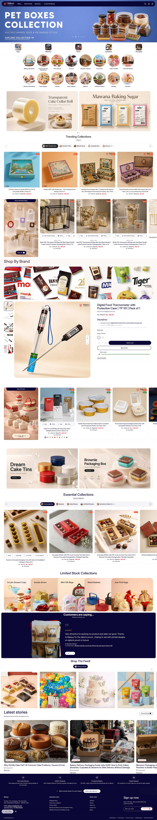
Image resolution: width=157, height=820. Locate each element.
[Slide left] (87, 336)
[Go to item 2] (76, 37)
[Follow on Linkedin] (15, 811)
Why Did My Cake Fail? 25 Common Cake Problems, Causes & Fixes (34, 765)
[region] (78, 71)
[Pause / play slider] (152, 669)
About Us (92, 805)
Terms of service (130, 817)
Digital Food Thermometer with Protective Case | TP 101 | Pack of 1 (118, 306)
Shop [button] (19, 4)
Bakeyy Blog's (9, 760)
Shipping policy (138, 817)
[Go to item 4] (81, 37)
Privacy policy (121, 817)
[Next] (150, 741)
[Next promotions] (150, 111)
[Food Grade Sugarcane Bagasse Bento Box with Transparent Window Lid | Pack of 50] (130, 405)
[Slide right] (150, 146)
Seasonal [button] (37, 4)
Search (91, 803)
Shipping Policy (53, 800)
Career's (92, 800)
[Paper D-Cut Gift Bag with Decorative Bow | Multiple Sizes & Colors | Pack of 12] (57, 405)
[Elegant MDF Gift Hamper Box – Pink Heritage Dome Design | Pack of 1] (59, 169)
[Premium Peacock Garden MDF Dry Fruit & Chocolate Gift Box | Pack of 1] (22, 169)
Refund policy (113, 817)
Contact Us (93, 807)
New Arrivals (28, 4)
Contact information (148, 817)
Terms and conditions (55, 803)
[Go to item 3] (78, 37)
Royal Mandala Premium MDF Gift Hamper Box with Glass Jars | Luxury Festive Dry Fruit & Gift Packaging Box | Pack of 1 (135, 191)
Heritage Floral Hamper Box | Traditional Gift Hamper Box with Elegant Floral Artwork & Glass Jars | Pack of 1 (97, 191)
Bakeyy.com (57, 240)
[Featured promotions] (114, 468)
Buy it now (124, 348)
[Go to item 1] (73, 37)
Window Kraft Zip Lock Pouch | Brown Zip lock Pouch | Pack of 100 (93, 645)
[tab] (50, 146)
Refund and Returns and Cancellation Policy (61, 807)
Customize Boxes (49, 4)
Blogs (91, 810)
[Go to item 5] (84, 37)
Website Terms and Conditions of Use (59, 810)
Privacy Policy (53, 805)
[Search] (145, 4)
